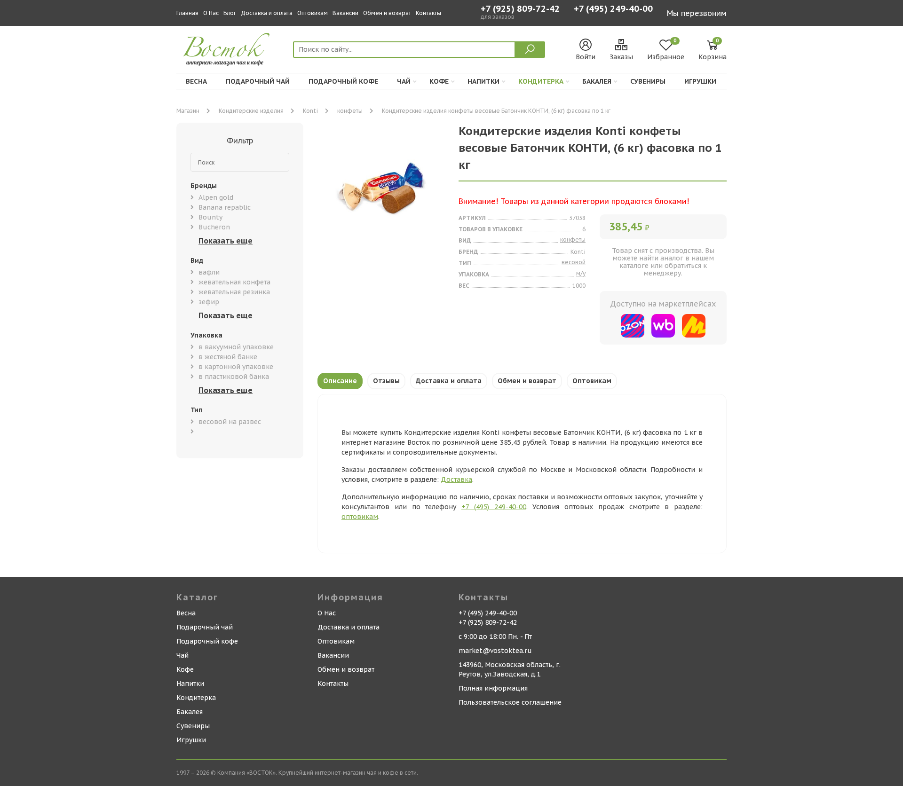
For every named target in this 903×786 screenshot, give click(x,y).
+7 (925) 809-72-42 (520, 9)
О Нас (211, 12)
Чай (404, 81)
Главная (187, 12)
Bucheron (214, 227)
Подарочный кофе (343, 81)
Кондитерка (540, 81)
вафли (209, 272)
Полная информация (493, 688)
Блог (229, 12)
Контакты (428, 12)
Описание (340, 381)
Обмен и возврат (387, 12)
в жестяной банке (227, 357)
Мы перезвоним (697, 13)
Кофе (439, 81)
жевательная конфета (234, 282)
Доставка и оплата (267, 12)
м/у (581, 273)
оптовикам (359, 516)
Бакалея (596, 81)
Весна (196, 81)
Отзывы (386, 381)
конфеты (350, 110)
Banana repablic (224, 207)
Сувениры (647, 81)
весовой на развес (229, 421)
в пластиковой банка (233, 376)
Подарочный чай (258, 81)
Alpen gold (215, 197)
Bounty (210, 217)
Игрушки (700, 81)
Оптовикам (312, 12)
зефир (208, 302)
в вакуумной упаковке (236, 347)
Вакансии (345, 12)
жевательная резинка (234, 292)
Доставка (456, 479)
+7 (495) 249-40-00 (613, 9)
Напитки (483, 81)
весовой (574, 262)
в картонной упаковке (235, 366)
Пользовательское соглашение (510, 702)
